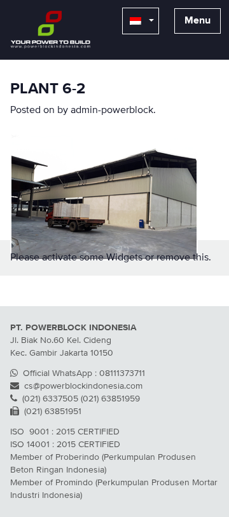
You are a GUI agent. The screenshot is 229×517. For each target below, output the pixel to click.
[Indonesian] (140, 21)
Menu (197, 21)
